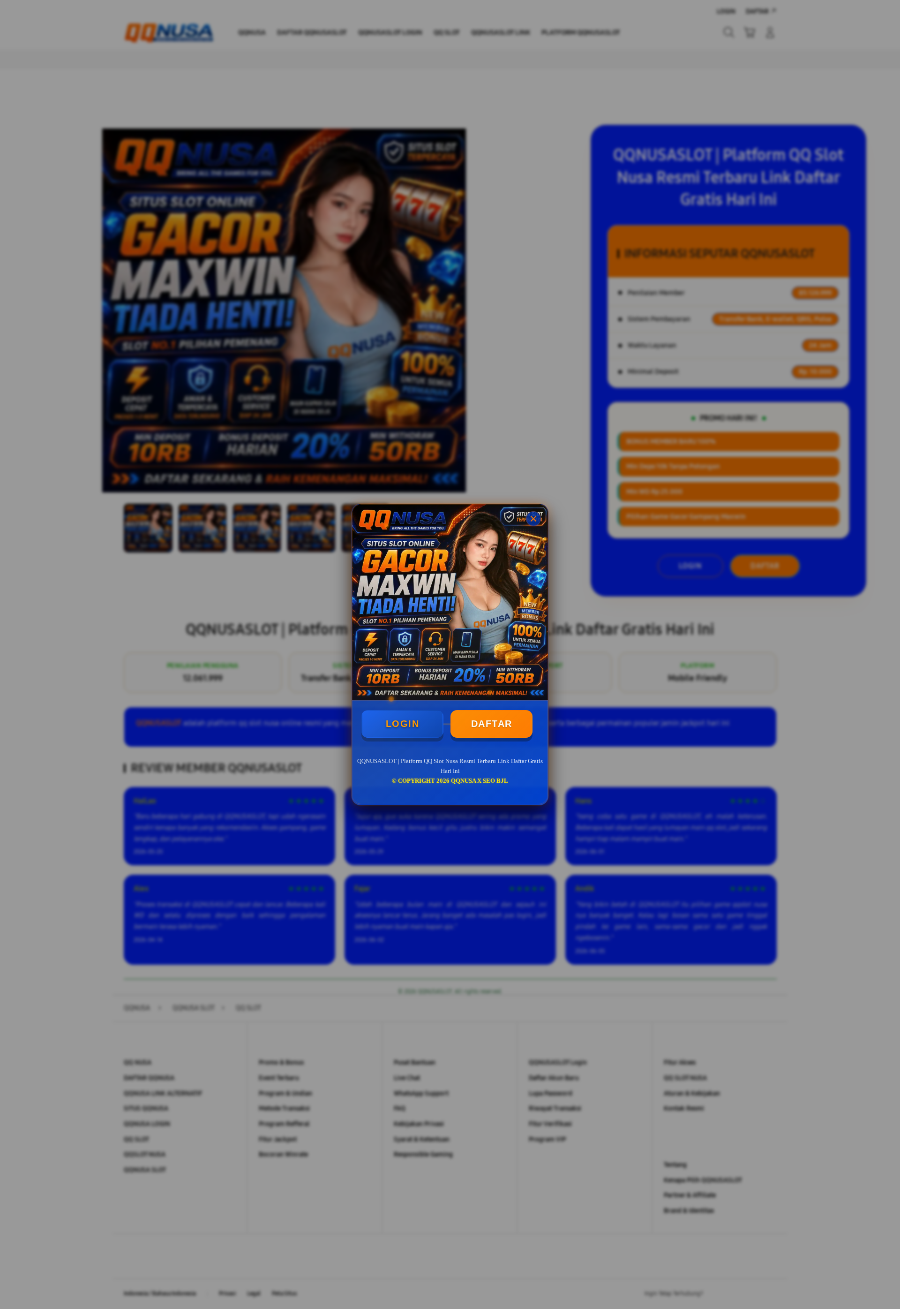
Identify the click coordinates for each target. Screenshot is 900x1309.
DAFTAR (491, 724)
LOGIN (403, 724)
